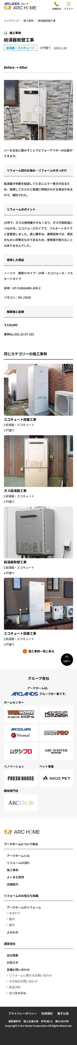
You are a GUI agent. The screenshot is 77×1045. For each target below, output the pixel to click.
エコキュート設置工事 (20, 419)
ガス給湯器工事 (15, 491)
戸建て (46, 48)
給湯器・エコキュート (20, 48)
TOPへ (67, 661)
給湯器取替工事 (15, 562)
